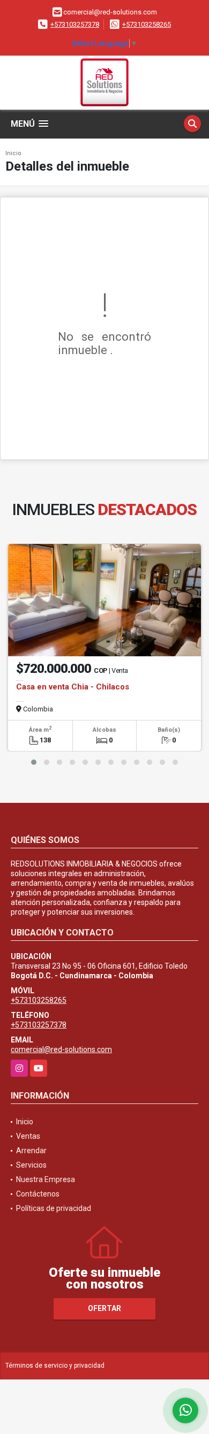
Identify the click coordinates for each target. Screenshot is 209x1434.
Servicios (31, 1165)
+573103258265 (146, 24)
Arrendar (31, 1150)
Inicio (13, 153)
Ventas (28, 1136)
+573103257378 (74, 24)
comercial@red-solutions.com (61, 1049)
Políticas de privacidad (53, 1208)
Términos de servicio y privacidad (54, 1365)
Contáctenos (37, 1194)
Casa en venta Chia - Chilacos (72, 687)
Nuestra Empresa (45, 1179)
